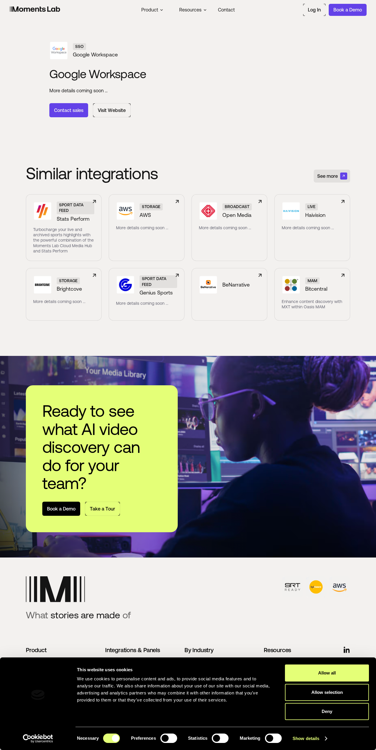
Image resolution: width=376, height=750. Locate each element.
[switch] (168, 738)
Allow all (327, 672)
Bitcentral (316, 289)
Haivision (315, 215)
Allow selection (327, 692)
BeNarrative (236, 284)
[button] (152, 10)
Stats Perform (73, 219)
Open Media (236, 215)
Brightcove (69, 289)
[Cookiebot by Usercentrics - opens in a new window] (38, 738)
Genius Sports (156, 292)
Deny (327, 711)
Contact (226, 9)
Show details (306, 738)
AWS (145, 215)
